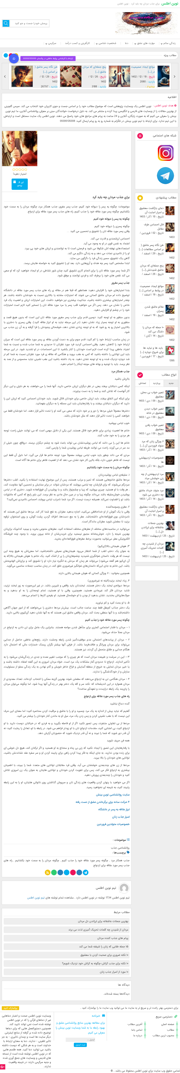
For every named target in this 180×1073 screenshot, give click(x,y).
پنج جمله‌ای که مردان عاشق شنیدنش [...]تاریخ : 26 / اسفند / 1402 (157, 272)
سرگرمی (52, 43)
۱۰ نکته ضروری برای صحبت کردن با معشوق (104, 955)
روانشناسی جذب (120, 848)
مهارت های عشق (146, 43)
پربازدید (156, 383)
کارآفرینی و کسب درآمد (77, 43)
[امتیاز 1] (13, 169)
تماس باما (136, 1030)
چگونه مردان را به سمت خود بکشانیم (37, 860)
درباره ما (137, 1035)
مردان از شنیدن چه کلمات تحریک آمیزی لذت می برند (98, 930)
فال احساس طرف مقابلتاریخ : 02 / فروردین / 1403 (157, 231)
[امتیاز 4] (22, 169)
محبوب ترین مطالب (163, 1035)
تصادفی (142, 383)
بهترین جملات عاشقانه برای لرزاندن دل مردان (103, 921)
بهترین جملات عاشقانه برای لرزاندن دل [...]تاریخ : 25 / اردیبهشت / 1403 (158, 529)
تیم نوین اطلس (106, 888)
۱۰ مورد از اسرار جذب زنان (114, 972)
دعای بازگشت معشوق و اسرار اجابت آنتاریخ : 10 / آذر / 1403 (151, 212)
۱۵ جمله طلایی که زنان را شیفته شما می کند (103, 947)
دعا (126, 43)
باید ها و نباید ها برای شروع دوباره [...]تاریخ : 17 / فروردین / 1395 (157, 354)
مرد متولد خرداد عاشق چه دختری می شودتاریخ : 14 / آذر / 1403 (151, 494)
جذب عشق (138, 87)
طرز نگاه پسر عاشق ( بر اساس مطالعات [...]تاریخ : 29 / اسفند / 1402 (157, 251)
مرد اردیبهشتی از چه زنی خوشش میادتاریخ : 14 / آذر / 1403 (151, 478)
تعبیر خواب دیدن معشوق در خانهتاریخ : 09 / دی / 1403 (151, 413)
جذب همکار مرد (120, 860)
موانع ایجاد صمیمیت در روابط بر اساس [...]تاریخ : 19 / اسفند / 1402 (157, 292)
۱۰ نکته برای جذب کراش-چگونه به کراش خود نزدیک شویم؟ (95, 963)
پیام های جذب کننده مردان (112, 938)
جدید (171, 383)
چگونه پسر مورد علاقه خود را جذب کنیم (85, 860)
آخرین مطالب (135, 1024)
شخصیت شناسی (107, 43)
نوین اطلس (169, 3)
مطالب (170, 1030)
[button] (14, 58)
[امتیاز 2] (16, 169)
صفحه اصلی (167, 1024)
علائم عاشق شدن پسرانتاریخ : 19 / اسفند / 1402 (158, 313)
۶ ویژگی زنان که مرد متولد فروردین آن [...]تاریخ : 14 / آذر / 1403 (151, 445)
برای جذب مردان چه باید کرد (111, 197)
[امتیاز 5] (25, 169)
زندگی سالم (169, 43)
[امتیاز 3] (19, 169)
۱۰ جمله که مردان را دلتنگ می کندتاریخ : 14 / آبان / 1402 (159, 333)
